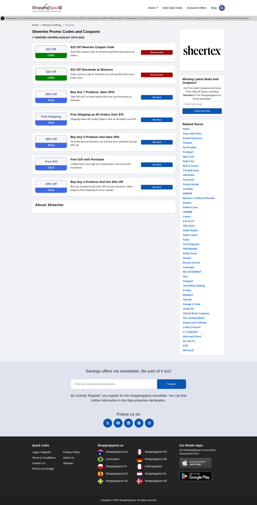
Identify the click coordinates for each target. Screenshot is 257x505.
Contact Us (38, 463)
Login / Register (41, 452)
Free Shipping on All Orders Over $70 (97, 114)
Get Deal (157, 97)
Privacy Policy (71, 452)
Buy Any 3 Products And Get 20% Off (96, 182)
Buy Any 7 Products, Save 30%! (92, 92)
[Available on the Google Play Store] (195, 476)
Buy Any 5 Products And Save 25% (94, 137)
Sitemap (68, 463)
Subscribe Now (202, 111)
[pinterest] (138, 423)
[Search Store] (222, 8)
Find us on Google (43, 468)
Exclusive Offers (196, 7)
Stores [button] (152, 7)
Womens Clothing (51, 25)
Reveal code (157, 52)
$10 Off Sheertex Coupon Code (92, 47)
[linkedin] (128, 423)
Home (35, 25)
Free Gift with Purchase (87, 159)
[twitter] (107, 423)
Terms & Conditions (43, 457)
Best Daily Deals (172, 7)
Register (171, 384)
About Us (68, 457)
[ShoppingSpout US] (47, 8)
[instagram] (149, 423)
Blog (214, 7)
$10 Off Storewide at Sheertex (91, 69)
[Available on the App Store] (195, 463)
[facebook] (118, 423)
